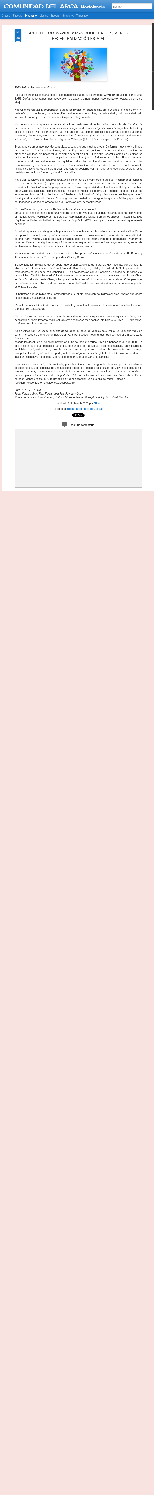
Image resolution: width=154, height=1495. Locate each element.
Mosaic (43, 15)
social (99, 408)
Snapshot (68, 15)
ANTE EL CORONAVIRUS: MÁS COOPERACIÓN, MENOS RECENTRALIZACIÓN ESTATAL (78, 35)
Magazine (31, 15)
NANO (97, 403)
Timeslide (82, 15)
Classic (6, 15)
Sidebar (55, 15)
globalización (75, 408)
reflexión (89, 408)
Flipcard (18, 15)
